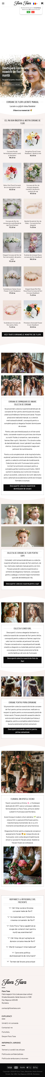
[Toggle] (10, 908)
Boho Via (37, 457)
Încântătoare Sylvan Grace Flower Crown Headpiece (12, 290)
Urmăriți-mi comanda (10, 1023)
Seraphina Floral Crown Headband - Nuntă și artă (33, 152)
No (32, 12)
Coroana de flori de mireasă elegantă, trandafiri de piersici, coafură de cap (33, 188)
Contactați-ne (7, 1027)
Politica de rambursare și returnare (15, 1058)
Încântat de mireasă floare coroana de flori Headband (33, 256)
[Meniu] (3, 3)
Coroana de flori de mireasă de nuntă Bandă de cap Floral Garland (12, 223)
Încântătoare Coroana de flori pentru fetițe (12, 324)
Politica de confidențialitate (12, 1054)
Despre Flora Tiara (9, 1036)
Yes (28, 12)
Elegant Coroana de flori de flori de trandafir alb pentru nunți (12, 257)
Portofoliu (6, 1032)
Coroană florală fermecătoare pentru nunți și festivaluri (12, 153)
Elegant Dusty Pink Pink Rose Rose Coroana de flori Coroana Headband (33, 291)
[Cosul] (42, 3)
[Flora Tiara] (22, 3)
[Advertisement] (22, 30)
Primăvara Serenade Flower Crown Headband (33, 324)
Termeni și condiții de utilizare (13, 1050)
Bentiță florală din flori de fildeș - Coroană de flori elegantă (32, 223)
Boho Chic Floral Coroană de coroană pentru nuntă (12, 186)
